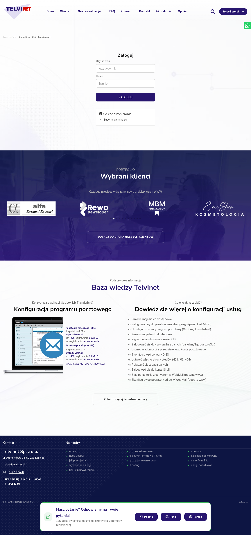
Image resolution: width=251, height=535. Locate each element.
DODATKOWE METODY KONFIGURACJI (85, 364)
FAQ (112, 11)
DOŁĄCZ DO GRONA (125, 237)
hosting (134, 465)
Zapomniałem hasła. (116, 119)
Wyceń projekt (232, 11)
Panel (173, 516)
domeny (196, 451)
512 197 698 (16, 472)
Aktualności (164, 11)
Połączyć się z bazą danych (150, 364)
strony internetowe (141, 451)
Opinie (182, 11)
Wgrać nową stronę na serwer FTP (154, 339)
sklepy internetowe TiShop (146, 455)
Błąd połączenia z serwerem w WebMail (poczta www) (167, 374)
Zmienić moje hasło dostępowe (152, 334)
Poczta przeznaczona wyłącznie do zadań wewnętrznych (4, 491)
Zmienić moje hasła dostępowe (152, 319)
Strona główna (24, 37)
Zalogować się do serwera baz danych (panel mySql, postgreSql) (173, 344)
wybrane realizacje (80, 465)
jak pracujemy (77, 460)
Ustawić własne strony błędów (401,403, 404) (161, 359)
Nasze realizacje (89, 11)
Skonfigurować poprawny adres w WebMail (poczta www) (169, 379)
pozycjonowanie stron (143, 460)
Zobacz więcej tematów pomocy (125, 399)
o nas (72, 451)
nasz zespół (76, 455)
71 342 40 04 (12, 483)
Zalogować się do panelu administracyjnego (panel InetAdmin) (171, 324)
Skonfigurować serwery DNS (150, 354)
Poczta (148, 516)
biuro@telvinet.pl (15, 464)
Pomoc (125, 11)
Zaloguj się (243, 502)
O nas (50, 11)
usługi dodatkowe (201, 465)
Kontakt (144, 11)
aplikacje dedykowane (204, 455)
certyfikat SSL (199, 460)
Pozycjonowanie (44, 37)
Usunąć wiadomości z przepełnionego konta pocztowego (169, 349)
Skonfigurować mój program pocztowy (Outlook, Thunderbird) (171, 329)
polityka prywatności (81, 470)
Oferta (64, 11)
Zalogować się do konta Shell (151, 369)
